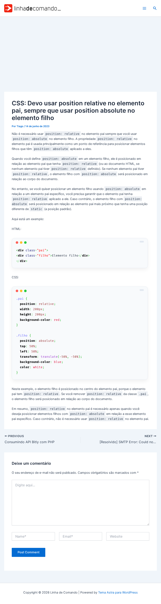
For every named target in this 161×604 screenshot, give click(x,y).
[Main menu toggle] (144, 8)
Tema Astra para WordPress (118, 592)
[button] (155, 8)
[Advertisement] (80, 48)
